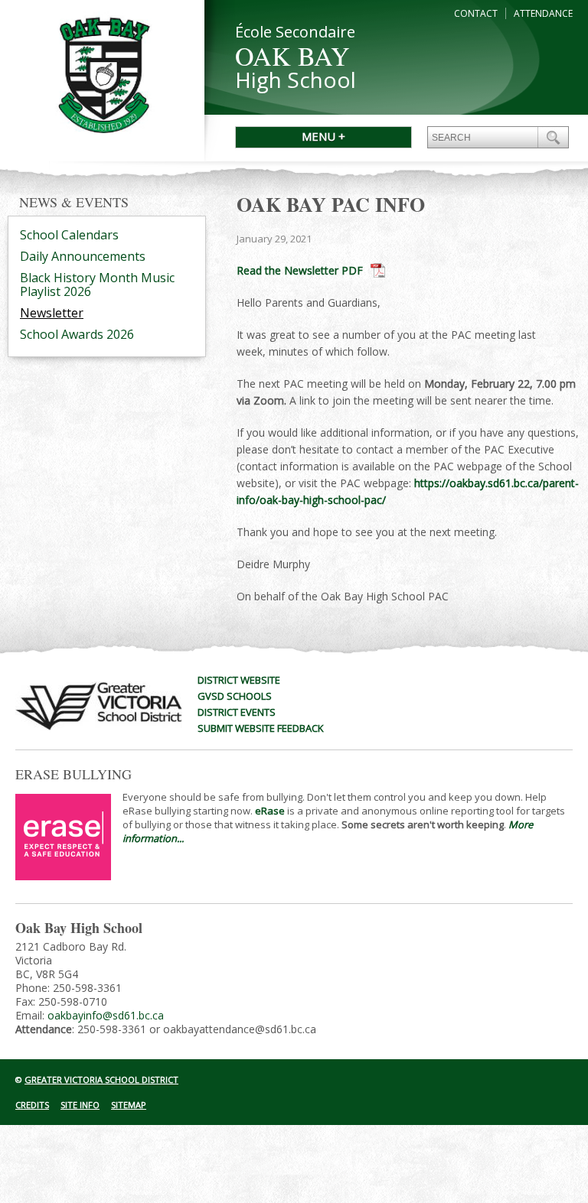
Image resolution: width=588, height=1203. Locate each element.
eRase (270, 811)
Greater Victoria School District (101, 1079)
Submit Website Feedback (261, 728)
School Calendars (69, 234)
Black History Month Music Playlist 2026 (97, 284)
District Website (239, 680)
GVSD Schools (235, 696)
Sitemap (128, 1104)
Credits (32, 1104)
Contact (476, 13)
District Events (237, 712)
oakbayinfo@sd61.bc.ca (105, 1015)
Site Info (80, 1104)
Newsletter (51, 312)
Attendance (543, 13)
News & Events (74, 202)
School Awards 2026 (77, 334)
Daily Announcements (82, 256)
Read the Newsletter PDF (300, 270)
